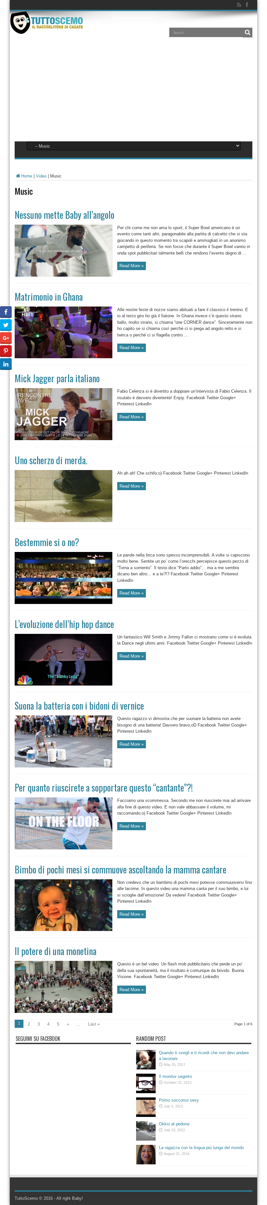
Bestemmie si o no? (47, 542)
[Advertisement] (133, 91)
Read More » (131, 265)
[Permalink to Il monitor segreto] (146, 1091)
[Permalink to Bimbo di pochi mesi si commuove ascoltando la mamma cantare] (63, 929)
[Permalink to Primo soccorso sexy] (146, 1115)
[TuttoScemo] (48, 29)
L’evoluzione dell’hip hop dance (64, 624)
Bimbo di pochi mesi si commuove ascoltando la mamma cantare (120, 869)
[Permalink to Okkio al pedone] (146, 1139)
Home (26, 176)
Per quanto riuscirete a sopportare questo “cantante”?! (104, 787)
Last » (94, 1024)
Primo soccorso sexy (179, 1100)
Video (41, 176)
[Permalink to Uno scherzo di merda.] (63, 520)
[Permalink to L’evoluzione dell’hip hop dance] (63, 684)
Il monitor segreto (175, 1076)
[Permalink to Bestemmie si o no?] (63, 602)
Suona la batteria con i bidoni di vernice (79, 705)
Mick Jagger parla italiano (57, 378)
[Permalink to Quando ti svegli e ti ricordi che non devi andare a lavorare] (146, 1068)
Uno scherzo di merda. (51, 460)
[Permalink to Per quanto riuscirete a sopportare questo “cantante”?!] (63, 847)
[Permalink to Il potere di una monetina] (63, 1011)
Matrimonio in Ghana (49, 296)
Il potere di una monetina (55, 951)
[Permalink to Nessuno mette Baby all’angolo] (63, 275)
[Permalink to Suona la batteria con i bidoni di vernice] (63, 766)
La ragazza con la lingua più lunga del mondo (201, 1147)
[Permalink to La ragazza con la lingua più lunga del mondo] (146, 1162)
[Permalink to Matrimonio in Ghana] (63, 356)
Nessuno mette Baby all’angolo (64, 214)
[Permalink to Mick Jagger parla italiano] (63, 438)
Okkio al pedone (174, 1123)
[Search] (247, 32)
